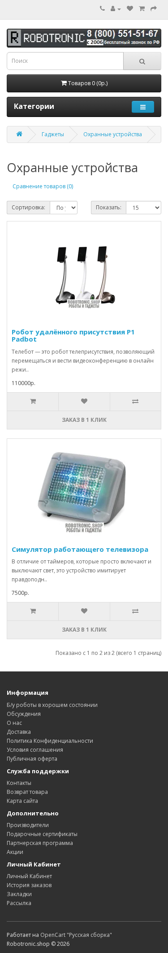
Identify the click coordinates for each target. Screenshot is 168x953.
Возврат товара (27, 792)
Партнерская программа (40, 843)
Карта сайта (22, 801)
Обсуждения (24, 714)
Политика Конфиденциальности (50, 741)
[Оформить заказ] (154, 9)
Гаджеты (53, 134)
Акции (15, 852)
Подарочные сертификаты (42, 834)
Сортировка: (28, 207)
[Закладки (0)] (130, 9)
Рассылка (19, 903)
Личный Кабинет (29, 876)
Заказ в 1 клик (84, 420)
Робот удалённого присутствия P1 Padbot (73, 335)
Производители (28, 825)
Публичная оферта (32, 758)
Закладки (19, 894)
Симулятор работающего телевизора (80, 549)
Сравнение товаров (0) (43, 186)
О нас (14, 723)
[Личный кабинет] (116, 9)
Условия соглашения (35, 750)
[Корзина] (142, 9)
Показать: (108, 207)
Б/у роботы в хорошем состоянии (52, 705)
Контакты (19, 783)
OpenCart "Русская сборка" (76, 935)
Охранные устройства (112, 134)
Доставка (19, 732)
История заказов (29, 885)
